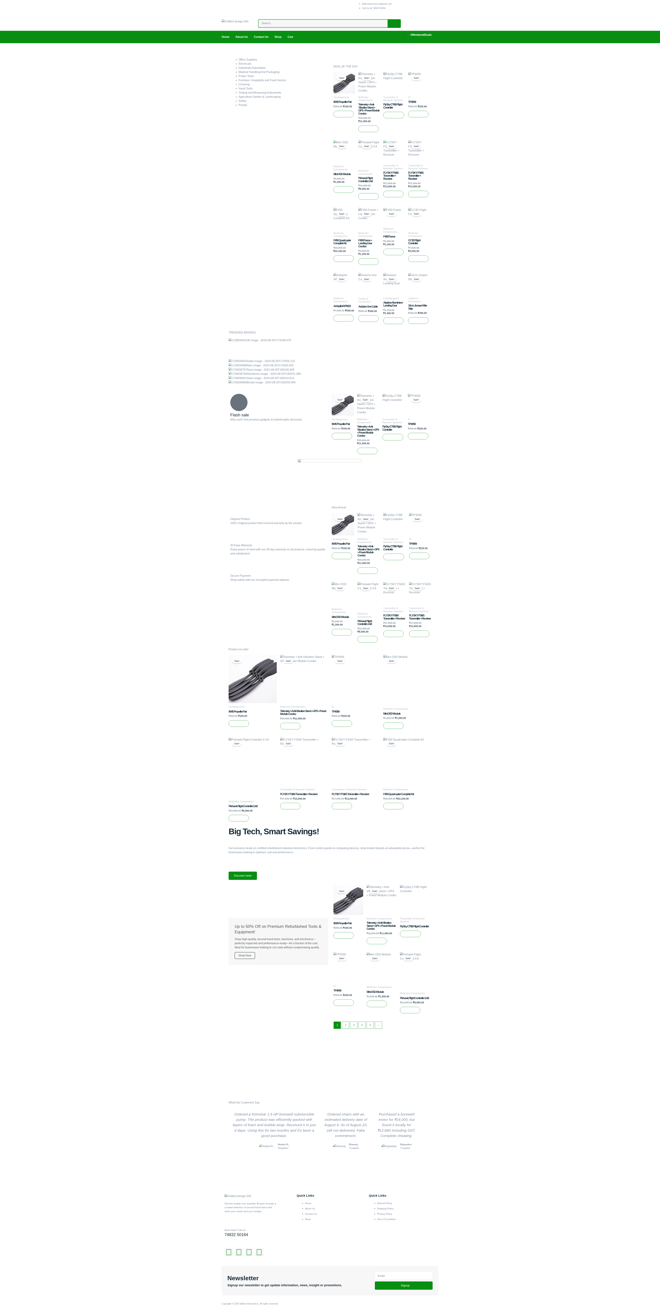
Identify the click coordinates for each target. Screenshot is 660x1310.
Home (225, 36)
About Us (241, 36)
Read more (393, 115)
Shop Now (244, 955)
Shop (278, 36)
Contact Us (261, 36)
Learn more (245, 611)
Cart (290, 36)
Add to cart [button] (343, 113)
